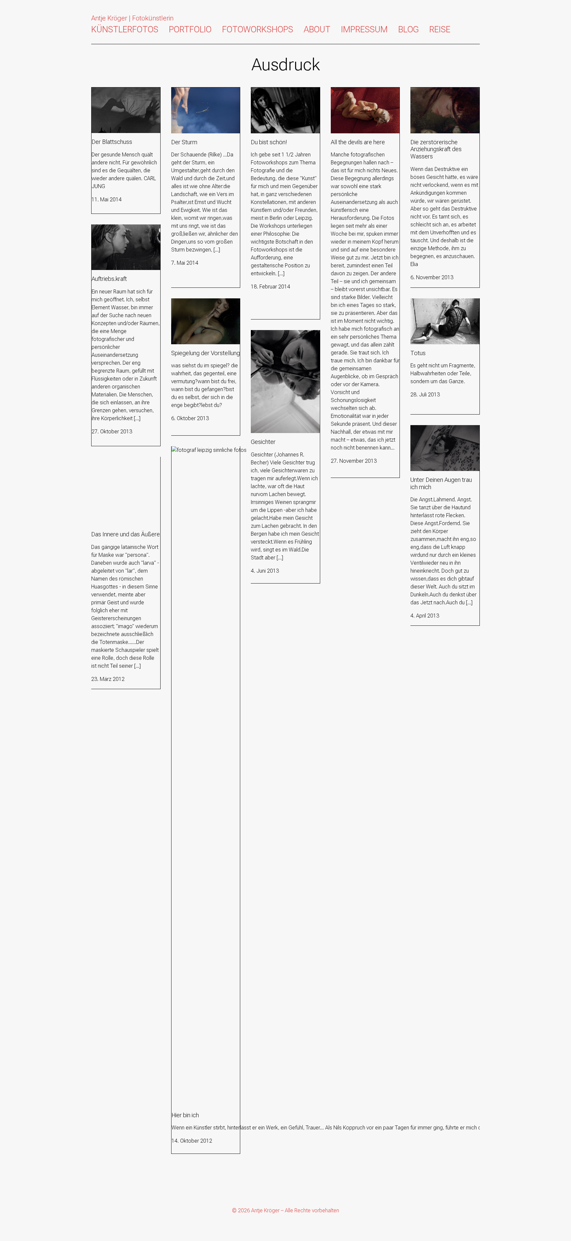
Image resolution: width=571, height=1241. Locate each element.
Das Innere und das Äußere (122, 460)
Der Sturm (182, 91)
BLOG (408, 29)
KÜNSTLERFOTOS (124, 29)
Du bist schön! (267, 91)
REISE (439, 29)
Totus (416, 302)
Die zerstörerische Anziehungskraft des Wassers (444, 95)
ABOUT (317, 29)
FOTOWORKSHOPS (257, 29)
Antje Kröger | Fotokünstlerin (132, 18)
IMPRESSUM (364, 29)
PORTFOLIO (190, 29)
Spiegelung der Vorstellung (202, 302)
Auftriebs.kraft (108, 228)
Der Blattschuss (109, 91)
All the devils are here (355, 91)
